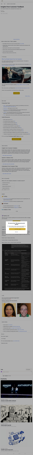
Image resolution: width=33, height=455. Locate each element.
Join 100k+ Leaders (18, 229)
